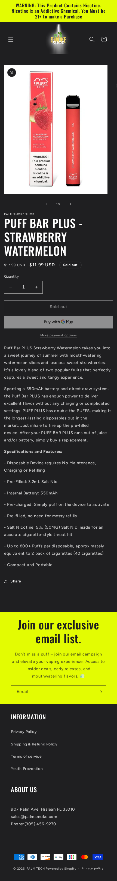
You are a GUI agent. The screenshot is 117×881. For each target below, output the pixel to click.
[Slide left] (47, 204)
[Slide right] (70, 204)
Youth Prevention (27, 768)
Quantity (11, 276)
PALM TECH (36, 868)
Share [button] (15, 581)
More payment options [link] (58, 335)
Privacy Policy (24, 731)
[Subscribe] (100, 691)
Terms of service (26, 756)
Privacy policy (93, 868)
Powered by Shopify (61, 868)
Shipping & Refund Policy (34, 744)
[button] (11, 39)
